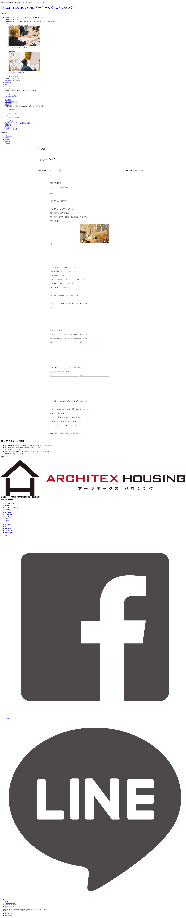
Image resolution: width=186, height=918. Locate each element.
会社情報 (8, 80)
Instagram (12, 903)
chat (51, 193)
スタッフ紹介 (15, 80)
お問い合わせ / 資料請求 (44, 445)
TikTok (12, 906)
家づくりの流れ (14, 76)
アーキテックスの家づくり (14, 17)
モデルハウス (9, 82)
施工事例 (8, 100)
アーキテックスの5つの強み (18, 25)
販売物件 (8, 127)
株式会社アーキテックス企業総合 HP (17, 123)
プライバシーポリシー (42, 910)
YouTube (14, 904)
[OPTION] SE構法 (11, 96)
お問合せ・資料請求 (12, 129)
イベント (8, 84)
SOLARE (12, 94)
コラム (11, 121)
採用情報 (8, 125)
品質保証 (12, 51)
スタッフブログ (14, 117)
